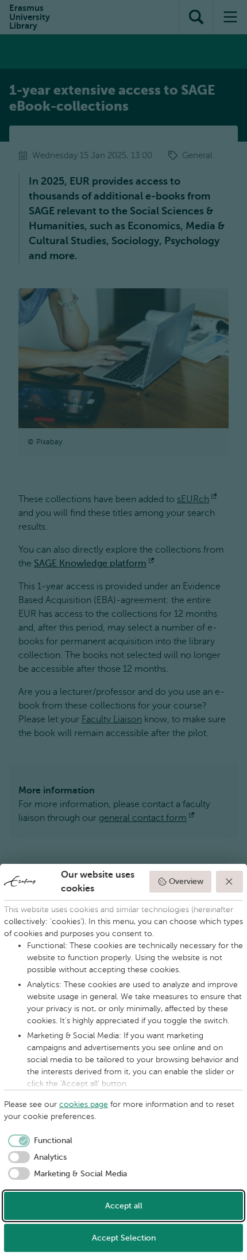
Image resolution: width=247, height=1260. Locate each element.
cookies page (83, 1104)
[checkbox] (38, 1140)
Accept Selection (124, 1238)
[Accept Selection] (230, 882)
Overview (186, 881)
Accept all (123, 1206)
